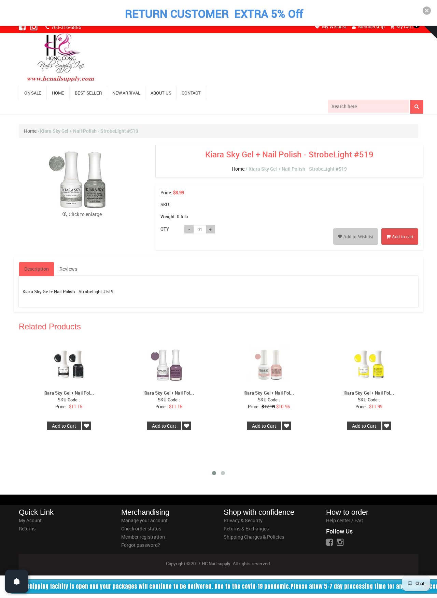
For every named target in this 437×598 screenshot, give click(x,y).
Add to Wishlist (357, 236)
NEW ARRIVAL (126, 93)
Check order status (141, 528)
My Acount (30, 520)
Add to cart (402, 236)
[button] (427, 10)
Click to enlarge (85, 214)
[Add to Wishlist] (355, 229)
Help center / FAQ (345, 520)
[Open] (16, 581)
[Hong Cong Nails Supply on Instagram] (34, 26)
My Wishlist (334, 26)
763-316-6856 (65, 27)
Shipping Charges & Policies (254, 536)
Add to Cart (64, 426)
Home (30, 131)
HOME (58, 93)
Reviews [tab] (68, 269)
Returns (27, 528)
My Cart (404, 26)
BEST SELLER (88, 93)
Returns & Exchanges (246, 528)
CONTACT (191, 93)
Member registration (143, 536)
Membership (371, 26)
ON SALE (32, 93)
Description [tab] (36, 269)
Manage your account (144, 520)
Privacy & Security (243, 520)
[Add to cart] (399, 229)
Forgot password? (140, 545)
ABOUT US (161, 93)
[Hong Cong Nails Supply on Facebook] (23, 26)
